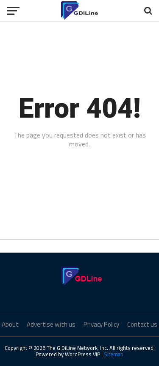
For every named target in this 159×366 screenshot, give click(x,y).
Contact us (142, 324)
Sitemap (113, 354)
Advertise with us (51, 324)
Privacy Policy (101, 324)
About (10, 324)
